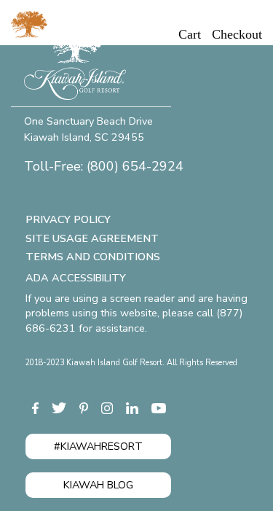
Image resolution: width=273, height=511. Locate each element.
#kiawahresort (98, 446)
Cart (189, 34)
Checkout (237, 34)
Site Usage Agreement (92, 238)
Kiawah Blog (98, 484)
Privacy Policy (68, 219)
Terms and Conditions (92, 256)
